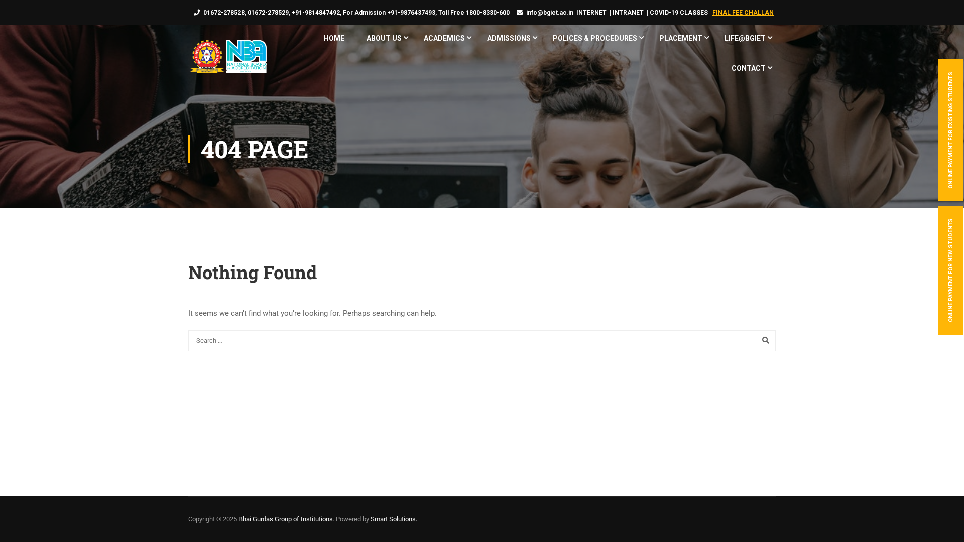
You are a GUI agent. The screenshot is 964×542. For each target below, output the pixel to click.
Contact (749, 68)
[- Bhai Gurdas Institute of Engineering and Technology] (227, 57)
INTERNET (591, 12)
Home (334, 38)
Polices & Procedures (595, 38)
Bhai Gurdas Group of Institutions (285, 519)
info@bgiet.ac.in (549, 12)
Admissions (509, 38)
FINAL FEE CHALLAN (743, 12)
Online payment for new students (950, 270)
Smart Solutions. (394, 519)
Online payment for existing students (950, 130)
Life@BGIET (745, 38)
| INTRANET (626, 12)
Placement (680, 38)
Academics (444, 38)
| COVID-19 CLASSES (677, 12)
